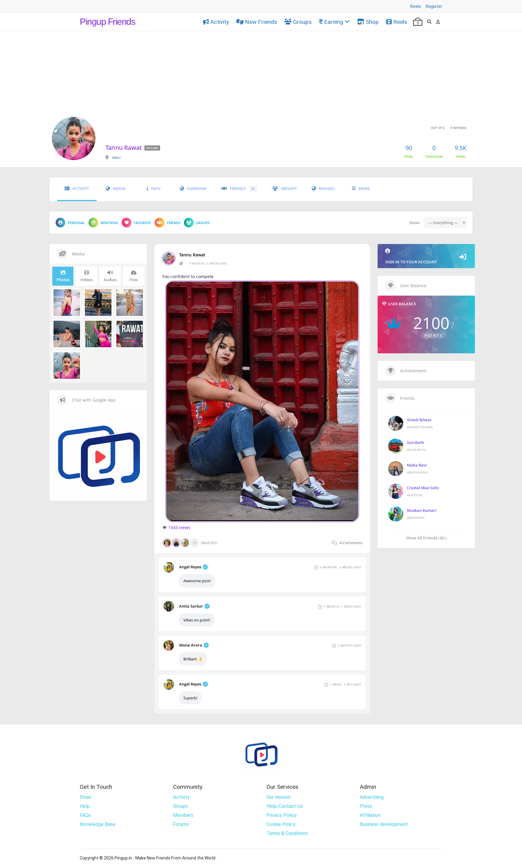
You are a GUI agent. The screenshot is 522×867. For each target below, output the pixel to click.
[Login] (438, 22)
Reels (415, 6)
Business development (384, 824)
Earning (333, 21)
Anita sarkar (191, 606)
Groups (302, 21)
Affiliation (370, 815)
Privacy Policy (281, 815)
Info (155, 188)
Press (366, 806)
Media (119, 188)
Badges (326, 188)
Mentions (109, 222)
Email (85, 797)
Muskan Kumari (422, 510)
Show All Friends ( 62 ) (426, 537)
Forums (181, 824)
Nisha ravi (417, 465)
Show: (414, 222)
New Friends (261, 21)
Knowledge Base (97, 824)
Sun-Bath (415, 442)
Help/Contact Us (284, 806)
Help (85, 806)
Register (434, 6)
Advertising (372, 797)
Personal (76, 222)
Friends (242, 188)
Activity (219, 21)
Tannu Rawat (192, 255)
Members (183, 815)
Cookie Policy (280, 824)
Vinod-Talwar (419, 419)
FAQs (85, 815)
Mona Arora (190, 645)
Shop (372, 21)
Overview (196, 188)
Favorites (142, 222)
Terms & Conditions (287, 833)
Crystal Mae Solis (423, 487)
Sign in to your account (411, 262)
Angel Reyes (190, 567)
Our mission (278, 797)
